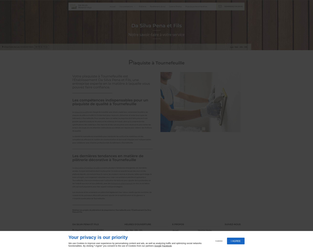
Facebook (167, 246)
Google (157, 246)
